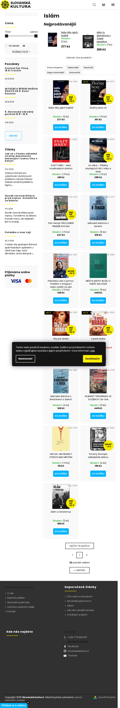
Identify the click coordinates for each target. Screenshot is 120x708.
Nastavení (25, 358)
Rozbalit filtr (20, 51)
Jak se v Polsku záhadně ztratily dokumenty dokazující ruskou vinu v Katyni (21, 157)
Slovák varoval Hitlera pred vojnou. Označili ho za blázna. (21, 198)
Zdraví (70, 605)
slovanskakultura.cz (78, 651)
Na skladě (17, 45)
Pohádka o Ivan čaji (18, 232)
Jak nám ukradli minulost (80, 610)
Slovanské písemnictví (79, 601)
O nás (10, 593)
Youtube (72, 655)
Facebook (73, 646)
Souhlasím (92, 358)
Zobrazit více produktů (78, 57)
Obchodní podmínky (18, 602)
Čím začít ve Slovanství (80, 596)
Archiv (13, 135)
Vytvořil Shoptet (106, 697)
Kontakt (11, 611)
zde (92, 351)
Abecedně (74, 72)
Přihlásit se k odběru (14, 705)
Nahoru (80, 570)
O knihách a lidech (77, 614)
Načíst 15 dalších (80, 545)
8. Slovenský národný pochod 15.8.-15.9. (19, 113)
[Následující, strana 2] (79, 555)
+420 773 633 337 (77, 637)
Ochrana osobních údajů (20, 607)
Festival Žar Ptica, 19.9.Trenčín (17, 69)
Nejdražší (88, 67)
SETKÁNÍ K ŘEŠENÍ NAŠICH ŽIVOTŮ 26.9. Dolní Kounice (21, 91)
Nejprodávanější (55, 72)
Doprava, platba (16, 597)
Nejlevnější (73, 67)
